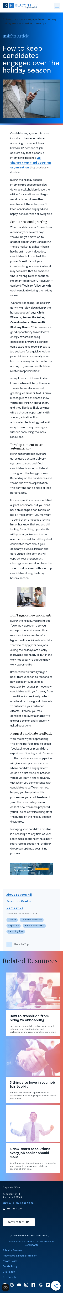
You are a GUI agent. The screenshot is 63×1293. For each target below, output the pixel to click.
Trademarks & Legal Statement (20, 1256)
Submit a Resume (12, 1250)
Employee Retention (32, 920)
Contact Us (14, 907)
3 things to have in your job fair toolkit (32, 1085)
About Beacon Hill (19, 894)
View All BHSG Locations (18, 1203)
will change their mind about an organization (30, 163)
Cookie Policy (10, 1266)
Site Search (9, 1277)
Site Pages (9, 1272)
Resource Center (19, 901)
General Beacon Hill (34, 926)
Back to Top (21, 944)
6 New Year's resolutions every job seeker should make (30, 1153)
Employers (13, 926)
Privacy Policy (10, 1261)
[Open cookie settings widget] (5, 1287)
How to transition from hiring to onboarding (29, 1018)
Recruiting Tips (15, 932)
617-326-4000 (14, 1209)
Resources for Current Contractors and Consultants (31, 1243)
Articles (12, 920)
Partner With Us (19, 1222)
